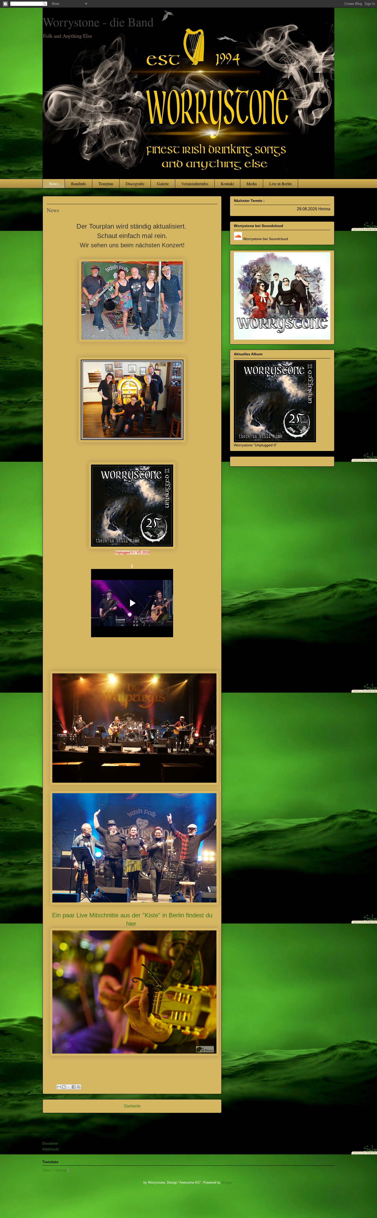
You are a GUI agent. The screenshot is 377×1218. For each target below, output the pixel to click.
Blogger (227, 1182)
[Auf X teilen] (68, 1086)
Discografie (135, 183)
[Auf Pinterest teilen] (78, 1086)
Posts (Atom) (141, 1119)
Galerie (163, 183)
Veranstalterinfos (194, 183)
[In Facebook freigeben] (73, 1086)
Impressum (50, 1149)
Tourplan (105, 183)
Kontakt (227, 183)
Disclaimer (50, 1143)
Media (251, 183)
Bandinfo (78, 183)
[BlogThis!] (63, 1086)
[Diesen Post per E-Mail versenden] (59, 1086)
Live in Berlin (280, 183)
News (53, 183)
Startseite (132, 1106)
